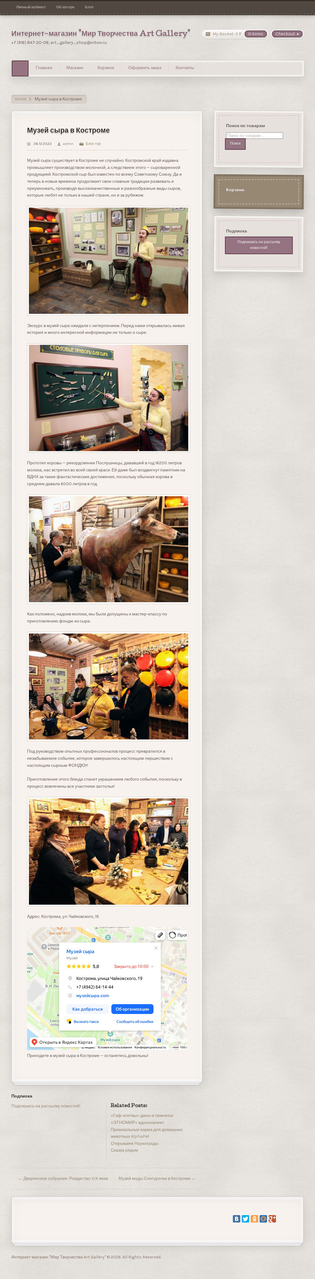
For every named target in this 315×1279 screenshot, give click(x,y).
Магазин (74, 68)
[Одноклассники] (254, 1218)
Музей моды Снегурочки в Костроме (157, 1178)
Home (20, 99)
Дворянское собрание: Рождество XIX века (63, 1178)
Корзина (106, 68)
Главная (44, 68)
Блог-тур (93, 144)
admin (68, 144)
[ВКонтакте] (236, 1218)
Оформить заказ (144, 68)
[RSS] (16, 1121)
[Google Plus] (272, 1218)
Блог (89, 7)
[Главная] (20, 68)
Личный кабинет (31, 7)
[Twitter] (245, 1218)
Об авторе (65, 7)
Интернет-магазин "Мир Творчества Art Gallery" (100, 34)
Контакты (185, 68)
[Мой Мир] (263, 1218)
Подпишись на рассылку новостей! (45, 1106)
